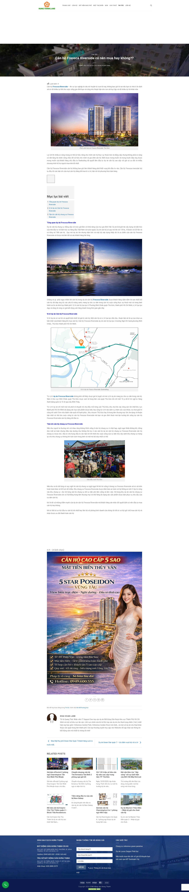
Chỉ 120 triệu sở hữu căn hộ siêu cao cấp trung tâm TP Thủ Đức (106, 774)
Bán (106, 5)
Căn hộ (74, 5)
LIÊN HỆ (128, 5)
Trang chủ (66, 5)
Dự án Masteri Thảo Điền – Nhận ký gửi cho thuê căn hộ (131, 810)
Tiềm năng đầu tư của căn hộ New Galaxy (82, 797)
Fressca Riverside (60, 87)
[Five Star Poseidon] (94, 623)
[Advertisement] (94, 27)
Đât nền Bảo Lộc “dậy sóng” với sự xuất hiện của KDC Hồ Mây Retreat (131, 774)
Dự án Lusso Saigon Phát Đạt (127, 851)
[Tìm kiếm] (151, 5)
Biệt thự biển (98, 5)
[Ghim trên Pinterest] (98, 700)
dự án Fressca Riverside (63, 396)
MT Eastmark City (132, 859)
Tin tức (94, 54)
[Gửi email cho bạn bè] (94, 700)
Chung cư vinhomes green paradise (129, 846)
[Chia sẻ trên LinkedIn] (102, 700)
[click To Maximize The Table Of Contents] (51, 179)
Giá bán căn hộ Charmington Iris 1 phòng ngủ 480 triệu (106, 810)
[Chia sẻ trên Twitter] (90, 700)
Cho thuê (113, 5)
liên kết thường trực (82, 707)
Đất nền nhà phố (85, 5)
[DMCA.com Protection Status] (94, 889)
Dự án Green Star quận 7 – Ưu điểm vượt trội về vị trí (119, 742)
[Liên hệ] (5, 885)
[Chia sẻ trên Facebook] (86, 700)
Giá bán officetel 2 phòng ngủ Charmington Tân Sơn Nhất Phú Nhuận (57, 774)
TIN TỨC (121, 5)
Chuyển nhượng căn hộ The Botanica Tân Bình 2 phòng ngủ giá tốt (82, 774)
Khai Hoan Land (104, 65)
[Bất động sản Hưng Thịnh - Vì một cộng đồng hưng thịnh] (48, 5)
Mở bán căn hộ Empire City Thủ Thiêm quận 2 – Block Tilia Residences (57, 810)
